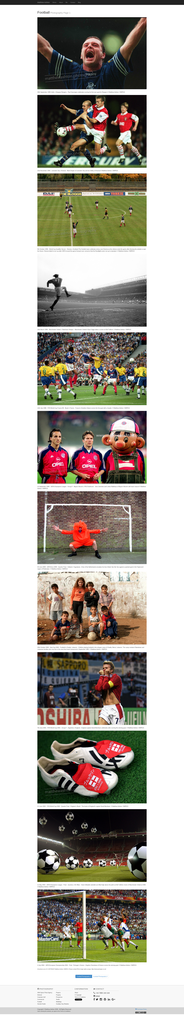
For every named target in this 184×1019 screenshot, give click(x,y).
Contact (72, 2)
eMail (97, 996)
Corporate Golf (41, 997)
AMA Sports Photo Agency (44, 992)
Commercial (40, 999)
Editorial (39, 995)
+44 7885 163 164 (102, 993)
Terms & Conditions (80, 997)
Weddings (59, 1001)
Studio (58, 999)
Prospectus (59, 997)
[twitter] (97, 1000)
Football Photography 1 (84, 976)
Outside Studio (41, 1004)
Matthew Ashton (43, 2)
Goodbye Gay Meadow (62, 1004)
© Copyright (78, 995)
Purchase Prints (142, 1009)
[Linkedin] (109, 1000)
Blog (79, 2)
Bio (67, 2)
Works (54, 2)
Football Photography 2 (100, 976)
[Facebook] (94, 1000)
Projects (58, 992)
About (61, 2)
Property (58, 995)
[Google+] (113, 1000)
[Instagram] (101, 1000)
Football (39, 1001)
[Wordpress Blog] (105, 1000)
